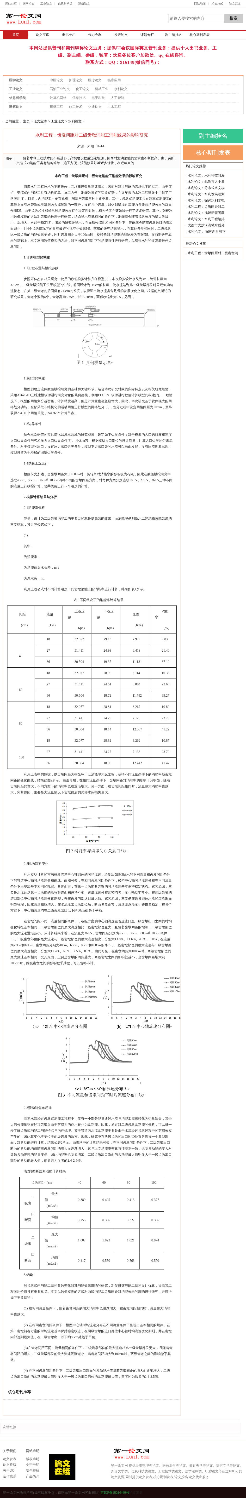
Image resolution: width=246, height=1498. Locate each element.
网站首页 (11, 3)
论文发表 (9, 1459)
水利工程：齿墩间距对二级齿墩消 (213, 253)
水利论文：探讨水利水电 (206, 200)
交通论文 (95, 107)
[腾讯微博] (232, 1493)
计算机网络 (58, 98)
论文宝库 (42, 35)
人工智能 (117, 98)
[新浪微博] (240, 1493)
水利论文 (121, 89)
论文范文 (235, 3)
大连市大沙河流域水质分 (206, 225)
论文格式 (217, 3)
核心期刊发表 (200, 35)
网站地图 (200, 3)
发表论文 (121, 35)
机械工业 (101, 89)
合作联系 (9, 1476)
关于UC (8, 1470)
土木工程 (114, 107)
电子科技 (98, 98)
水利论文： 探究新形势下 (207, 231)
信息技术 (79, 98)
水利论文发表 (151, 240)
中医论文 (56, 80)
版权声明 (32, 1459)
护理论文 (75, 80)
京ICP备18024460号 (114, 1492)
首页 (15, 35)
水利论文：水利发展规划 (206, 194)
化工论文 (82, 89)
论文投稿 (9, 1465)
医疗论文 (95, 80)
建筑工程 (56, 107)
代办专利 (95, 35)
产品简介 (32, 1476)
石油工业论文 (60, 89)
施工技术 (75, 107)
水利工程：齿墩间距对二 (206, 206)
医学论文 (28, 3)
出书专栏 (68, 35)
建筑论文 (84, 3)
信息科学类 (65, 3)
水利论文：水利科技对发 (206, 175)
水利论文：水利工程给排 (206, 219)
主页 (26, 121)
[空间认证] (223, 1493)
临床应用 (114, 80)
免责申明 (32, 1465)
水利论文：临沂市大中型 (206, 182)
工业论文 (46, 3)
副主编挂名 (173, 35)
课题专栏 (147, 35)
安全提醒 (32, 1470)
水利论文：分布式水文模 (206, 188)
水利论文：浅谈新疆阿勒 (206, 213)
